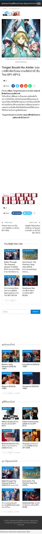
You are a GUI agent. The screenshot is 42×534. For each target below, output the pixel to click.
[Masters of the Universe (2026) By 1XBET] (11, 356)
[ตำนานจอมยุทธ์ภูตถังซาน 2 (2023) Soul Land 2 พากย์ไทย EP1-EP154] (12, 280)
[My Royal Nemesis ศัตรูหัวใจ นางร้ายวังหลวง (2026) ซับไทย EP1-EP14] (11, 435)
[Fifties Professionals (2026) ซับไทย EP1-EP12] (31, 413)
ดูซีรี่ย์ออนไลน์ (7, 408)
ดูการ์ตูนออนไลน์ (10, 250)
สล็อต (28, 532)
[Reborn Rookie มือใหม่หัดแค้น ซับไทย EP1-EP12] (11, 413)
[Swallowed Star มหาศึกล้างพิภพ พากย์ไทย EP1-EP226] (30, 280)
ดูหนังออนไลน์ (7, 351)
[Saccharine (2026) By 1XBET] (31, 378)
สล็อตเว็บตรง (4, 532)
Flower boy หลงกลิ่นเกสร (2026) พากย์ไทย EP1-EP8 (10, 228)
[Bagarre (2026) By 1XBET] (11, 378)
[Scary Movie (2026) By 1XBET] (31, 356)
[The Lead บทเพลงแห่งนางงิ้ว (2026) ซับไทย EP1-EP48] (31, 435)
